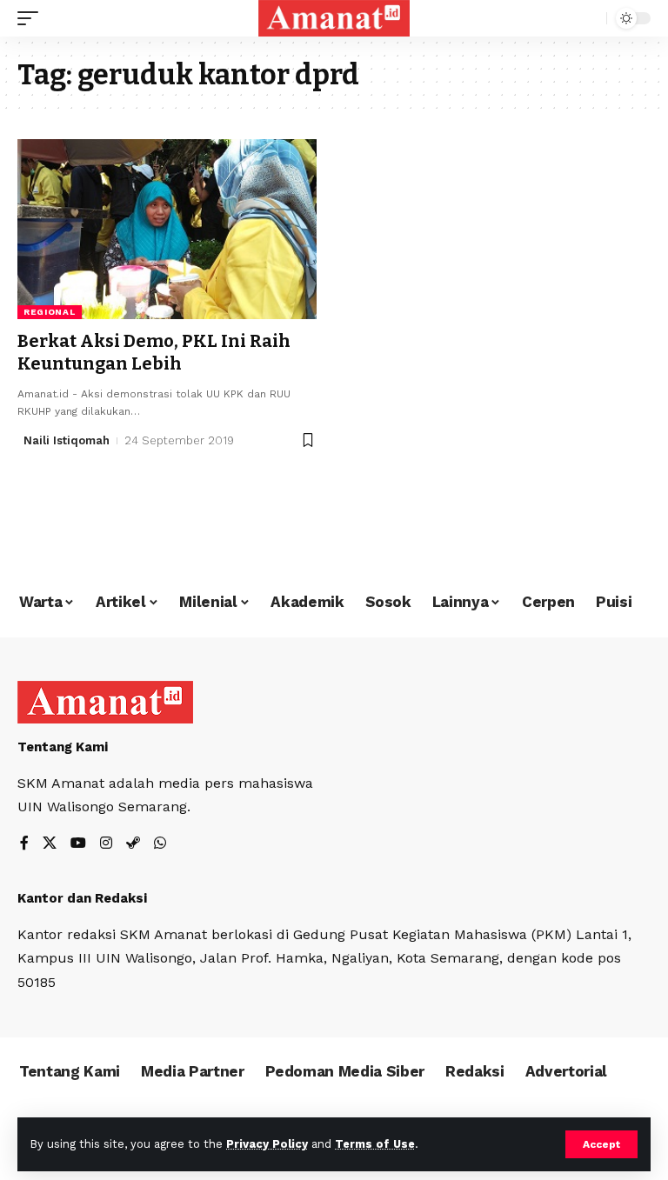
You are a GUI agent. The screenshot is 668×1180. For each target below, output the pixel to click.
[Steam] (133, 844)
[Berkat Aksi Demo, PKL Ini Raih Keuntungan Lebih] (167, 228)
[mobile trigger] (32, 18)
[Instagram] (106, 844)
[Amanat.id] (334, 18)
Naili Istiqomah (66, 440)
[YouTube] (78, 844)
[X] (49, 844)
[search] (589, 18)
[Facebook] (24, 844)
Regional (49, 312)
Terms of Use (375, 1143)
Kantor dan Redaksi (82, 898)
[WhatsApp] (160, 844)
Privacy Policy (267, 1143)
